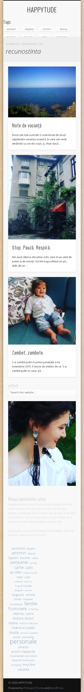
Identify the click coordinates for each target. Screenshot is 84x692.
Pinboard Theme (33, 688)
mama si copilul (23, 627)
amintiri (47, 29)
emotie (30, 595)
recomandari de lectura (23, 656)
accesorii (11, 29)
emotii (17, 599)
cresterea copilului (23, 581)
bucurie (25, 558)
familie (30, 603)
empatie (28, 599)
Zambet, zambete (27, 352)
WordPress (56, 688)
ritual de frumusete (23, 660)
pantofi (16, 637)
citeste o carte (30, 572)
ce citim (16, 572)
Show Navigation (66, 36)
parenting (28, 637)
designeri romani (23, 590)
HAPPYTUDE (42, 9)
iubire (30, 614)
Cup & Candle (23, 586)
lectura (18, 618)
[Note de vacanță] (42, 92)
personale (23, 641)
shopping (16, 664)
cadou (35, 558)
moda (14, 632)
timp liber (29, 664)
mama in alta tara (28, 623)
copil (27, 577)
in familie (34, 609)
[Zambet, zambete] (42, 311)
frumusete (17, 608)
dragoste (18, 595)
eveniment (16, 604)
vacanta (23, 669)
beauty (63, 29)
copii (20, 577)
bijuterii (14, 558)
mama (13, 623)
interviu (18, 613)
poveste (23, 647)
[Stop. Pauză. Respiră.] (42, 197)
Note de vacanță (27, 125)
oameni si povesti (29, 632)
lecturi (29, 618)
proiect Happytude (23, 651)
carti (29, 567)
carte (19, 567)
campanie (19, 562)
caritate (33, 563)
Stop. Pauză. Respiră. (31, 247)
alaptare (29, 29)
